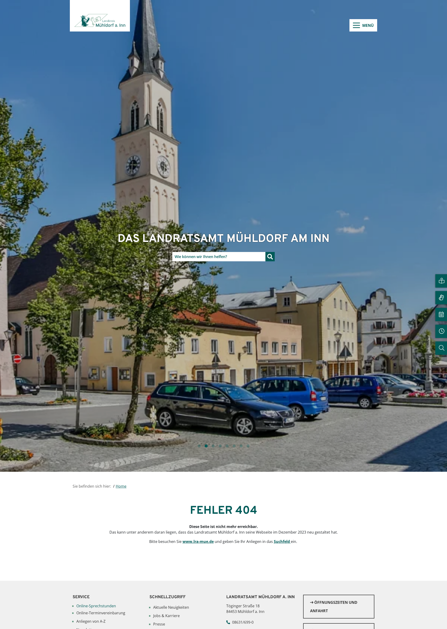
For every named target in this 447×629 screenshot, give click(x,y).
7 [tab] (241, 446)
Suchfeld (282, 541)
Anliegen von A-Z (90, 621)
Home (121, 486)
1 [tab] (199, 446)
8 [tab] (248, 446)
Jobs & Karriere (166, 615)
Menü (368, 25)
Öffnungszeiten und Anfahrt (333, 606)
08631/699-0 (243, 622)
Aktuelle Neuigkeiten (171, 607)
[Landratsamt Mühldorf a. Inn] (100, 15)
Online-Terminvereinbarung (100, 612)
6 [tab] (234, 446)
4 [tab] (220, 446)
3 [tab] (213, 446)
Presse (159, 624)
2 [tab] (206, 446)
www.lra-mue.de (198, 541)
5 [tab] (227, 446)
